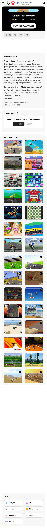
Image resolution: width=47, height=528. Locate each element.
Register (19, 124)
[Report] (21, 35)
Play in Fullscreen (23, 26)
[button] (8, 98)
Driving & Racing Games (20, 102)
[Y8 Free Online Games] (11, 3)
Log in (29, 124)
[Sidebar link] (3, 3)
